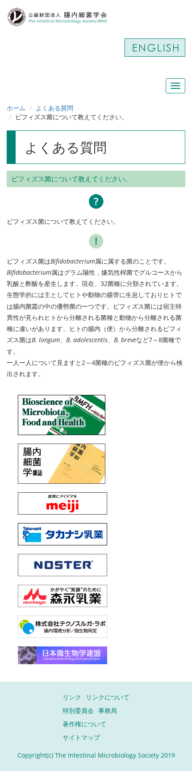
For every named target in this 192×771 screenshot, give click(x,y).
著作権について (84, 724)
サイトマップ (81, 737)
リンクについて (107, 697)
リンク (72, 697)
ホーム (16, 108)
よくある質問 (54, 108)
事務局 (107, 710)
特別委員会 (78, 710)
